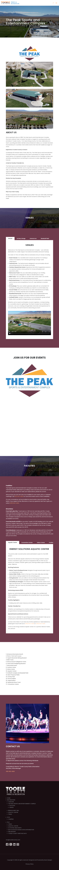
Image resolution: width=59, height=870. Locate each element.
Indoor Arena (41, 542)
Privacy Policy (29, 864)
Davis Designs (48, 860)
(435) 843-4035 (29, 623)
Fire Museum (12, 831)
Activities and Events (14, 828)
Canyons (11, 802)
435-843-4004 (19, 496)
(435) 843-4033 (40, 623)
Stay (8, 817)
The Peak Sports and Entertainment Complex (22, 803)
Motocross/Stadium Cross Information (21, 830)
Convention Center (27, 542)
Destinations (11, 800)
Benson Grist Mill (13, 810)
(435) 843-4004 (14, 503)
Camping (11, 819)
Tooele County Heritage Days (17, 833)
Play (8, 822)
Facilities (12, 805)
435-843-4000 (10, 771)
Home (8, 798)
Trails (10, 814)
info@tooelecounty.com (13, 840)
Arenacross (33, 238)
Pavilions (51, 542)
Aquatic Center (12, 542)
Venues (10, 238)
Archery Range (21, 238)
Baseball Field (45, 238)
